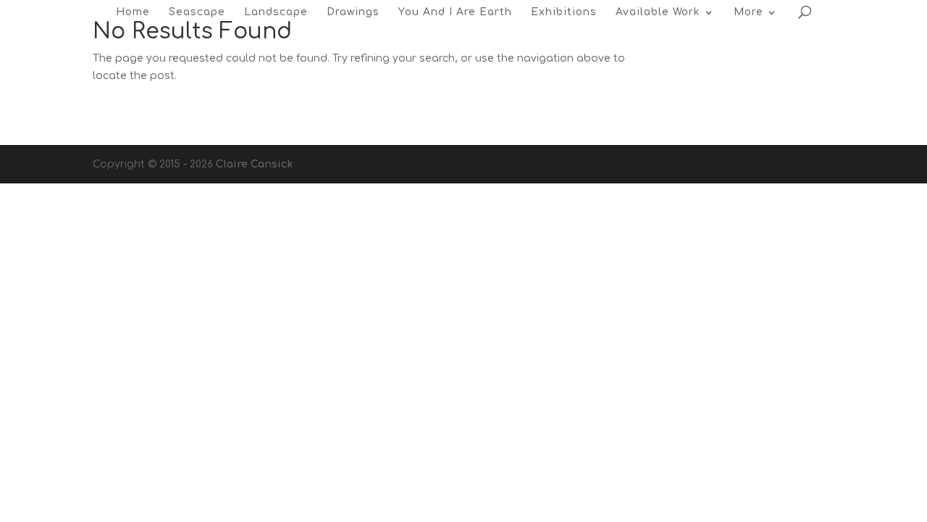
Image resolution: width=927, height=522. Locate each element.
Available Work (658, 12)
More (748, 12)
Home (133, 12)
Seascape (197, 12)
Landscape (276, 12)
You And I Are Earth (455, 12)
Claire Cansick (254, 164)
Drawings (353, 12)
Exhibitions (564, 12)
